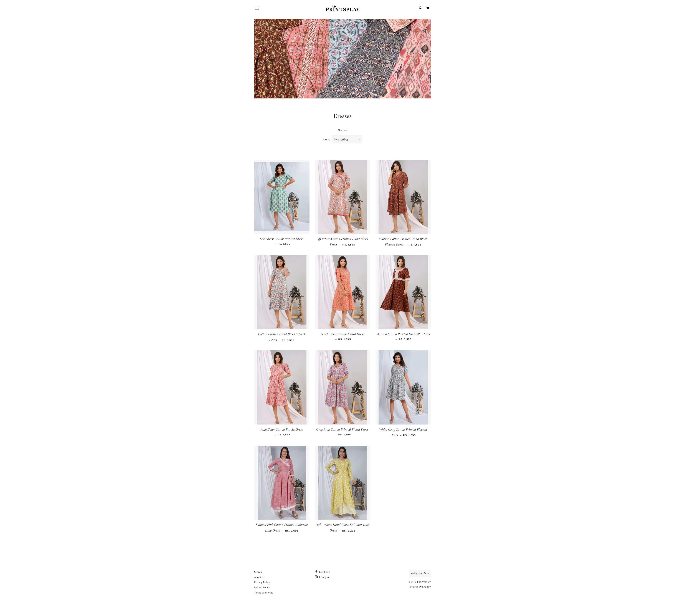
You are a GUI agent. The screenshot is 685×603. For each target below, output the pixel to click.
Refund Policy (262, 587)
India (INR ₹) (418, 573)
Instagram (324, 577)
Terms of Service (263, 592)
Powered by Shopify (420, 586)
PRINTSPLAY (424, 582)
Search (258, 572)
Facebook (324, 572)
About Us (259, 577)
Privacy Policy (262, 582)
